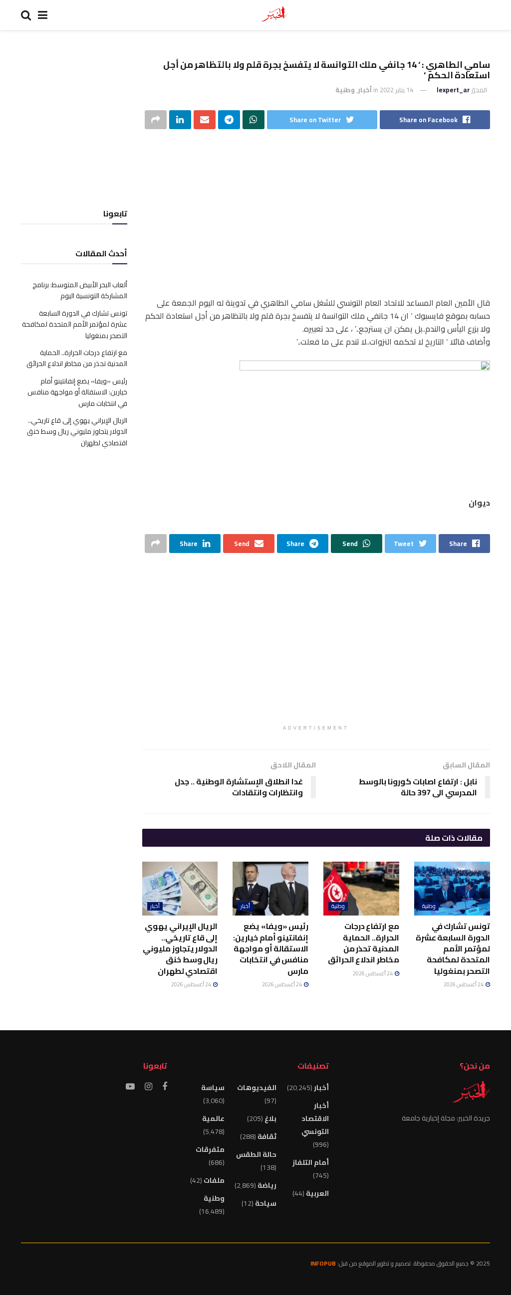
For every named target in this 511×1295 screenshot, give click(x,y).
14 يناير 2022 (396, 90)
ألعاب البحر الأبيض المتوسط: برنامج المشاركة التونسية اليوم (79, 290)
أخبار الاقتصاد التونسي (314, 1118)
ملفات (214, 1180)
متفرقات (210, 1149)
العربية (317, 1193)
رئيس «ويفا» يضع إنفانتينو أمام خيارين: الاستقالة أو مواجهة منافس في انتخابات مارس (270, 948)
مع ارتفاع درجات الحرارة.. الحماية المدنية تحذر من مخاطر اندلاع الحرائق (363, 943)
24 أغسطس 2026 (464, 984)
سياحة (265, 1203)
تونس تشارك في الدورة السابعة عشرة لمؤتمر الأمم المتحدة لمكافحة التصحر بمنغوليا (453, 948)
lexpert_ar (453, 90)
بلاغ (270, 1118)
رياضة (266, 1185)
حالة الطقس (256, 1154)
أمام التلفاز (310, 1162)
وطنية (345, 90)
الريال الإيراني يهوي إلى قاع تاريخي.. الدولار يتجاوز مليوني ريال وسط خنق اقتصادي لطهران (180, 948)
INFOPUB (323, 1263)
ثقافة (266, 1136)
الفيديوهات (256, 1087)
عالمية (213, 1118)
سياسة (213, 1087)
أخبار (365, 90)
